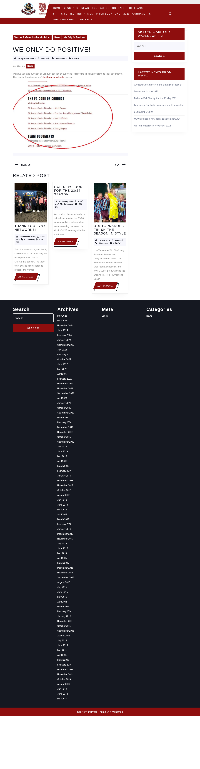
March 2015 (63, 660)
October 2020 (64, 408)
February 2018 (64, 524)
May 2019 (62, 456)
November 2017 (65, 538)
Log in (105, 316)
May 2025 (62, 320)
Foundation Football (108, 8)
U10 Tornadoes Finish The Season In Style (110, 229)
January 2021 (64, 403)
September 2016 (65, 577)
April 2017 (62, 558)
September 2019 (65, 442)
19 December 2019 (27, 237)
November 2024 (65, 325)
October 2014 (64, 679)
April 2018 (62, 514)
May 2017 (62, 553)
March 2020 (63, 417)
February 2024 (64, 335)
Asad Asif (45, 58)
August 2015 (63, 635)
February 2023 (64, 354)
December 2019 (65, 427)
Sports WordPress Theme (91, 711)
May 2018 (62, 509)
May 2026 (62, 316)
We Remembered (143, 125)
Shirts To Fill (63, 14)
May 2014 (62, 698)
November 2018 (65, 485)
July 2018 (62, 500)
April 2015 (62, 655)
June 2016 (62, 592)
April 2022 (62, 374)
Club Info (71, 8)
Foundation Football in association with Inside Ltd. (159, 105)
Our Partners (63, 19)
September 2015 (65, 631)
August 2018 (63, 495)
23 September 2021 (26, 58)
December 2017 (65, 534)
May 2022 (62, 369)
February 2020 (64, 422)
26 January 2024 (66, 201)
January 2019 (64, 475)
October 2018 (64, 490)
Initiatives (85, 14)
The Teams (135, 8)
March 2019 (63, 466)
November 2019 (65, 432)
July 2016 (62, 587)
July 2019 (62, 446)
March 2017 (63, 563)
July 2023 (62, 349)
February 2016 (64, 611)
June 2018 (62, 505)
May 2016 (62, 597)
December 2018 (65, 480)
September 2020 (65, 412)
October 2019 (64, 437)
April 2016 (62, 601)
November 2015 (65, 621)
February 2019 (64, 471)
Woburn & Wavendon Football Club (32, 37)
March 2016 (63, 606)
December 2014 (65, 669)
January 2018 (64, 529)
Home (57, 8)
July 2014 (62, 689)
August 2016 (63, 582)
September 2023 (65, 345)
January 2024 (64, 340)
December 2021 (65, 383)
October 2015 (64, 626)
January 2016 (64, 616)
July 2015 (62, 640)
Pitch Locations (108, 14)
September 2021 (65, 393)
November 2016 (65, 572)
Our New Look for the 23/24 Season (68, 190)
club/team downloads (53, 77)
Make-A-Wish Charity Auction (148, 98)
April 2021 (62, 398)
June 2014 (62, 694)
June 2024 (62, 330)
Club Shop (84, 19)
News (85, 8)
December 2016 (65, 568)
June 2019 (62, 451)
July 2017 (62, 543)
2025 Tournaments (137, 14)
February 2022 (64, 379)
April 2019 (62, 461)
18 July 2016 (104, 240)
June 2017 (62, 548)
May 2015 (62, 650)
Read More (28, 277)
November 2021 (65, 388)
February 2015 (64, 664)
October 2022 (64, 359)
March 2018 (63, 519)
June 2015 (62, 645)
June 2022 (62, 364)
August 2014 (63, 684)
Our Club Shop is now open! (147, 119)
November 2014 (65, 674)
